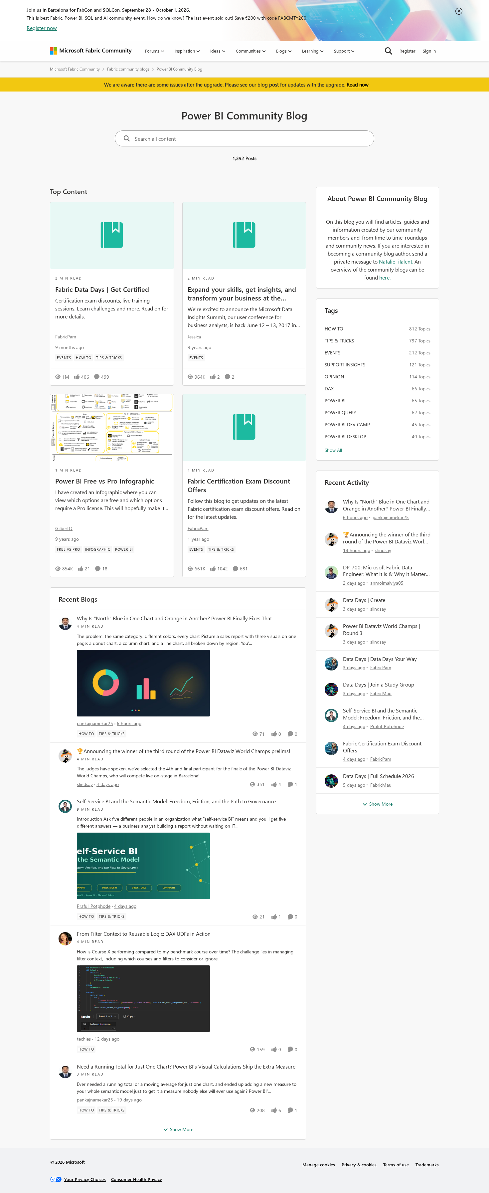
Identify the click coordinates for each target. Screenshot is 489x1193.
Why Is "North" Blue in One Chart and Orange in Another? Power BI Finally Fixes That (174, 618)
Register (407, 51)
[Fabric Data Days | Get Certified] (112, 235)
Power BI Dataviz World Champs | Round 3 (381, 629)
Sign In (429, 51)
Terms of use (396, 1164)
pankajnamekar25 (95, 723)
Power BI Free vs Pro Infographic (104, 480)
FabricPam (65, 336)
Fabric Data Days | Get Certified (102, 289)
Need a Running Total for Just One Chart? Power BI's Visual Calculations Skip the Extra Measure (186, 1066)
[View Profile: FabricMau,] (331, 689)
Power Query (340, 412)
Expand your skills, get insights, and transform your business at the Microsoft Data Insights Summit (242, 293)
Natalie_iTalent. (396, 261)
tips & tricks (339, 340)
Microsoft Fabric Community (75, 69)
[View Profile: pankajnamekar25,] (65, 623)
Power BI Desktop (345, 436)
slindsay (85, 784)
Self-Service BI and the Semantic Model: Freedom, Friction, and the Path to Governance (176, 801)
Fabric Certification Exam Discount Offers (239, 485)
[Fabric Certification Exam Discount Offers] (244, 427)
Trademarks (427, 1164)
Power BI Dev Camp (347, 424)
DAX (329, 388)
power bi (335, 400)
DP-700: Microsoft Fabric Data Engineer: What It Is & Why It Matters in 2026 (385, 571)
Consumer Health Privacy (136, 1179)
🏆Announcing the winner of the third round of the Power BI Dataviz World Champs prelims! (183, 751)
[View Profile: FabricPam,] (331, 664)
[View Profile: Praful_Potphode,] (65, 806)
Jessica (194, 336)
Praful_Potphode (93, 906)
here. (385, 277)
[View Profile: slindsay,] (65, 756)
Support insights (345, 364)
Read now (358, 84)
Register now (42, 27)
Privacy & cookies (359, 1164)
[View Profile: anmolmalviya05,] (331, 572)
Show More (181, 1129)
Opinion (334, 376)
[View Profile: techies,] (65, 938)
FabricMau (381, 693)
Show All (333, 450)
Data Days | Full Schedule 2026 (378, 776)
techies (84, 1039)
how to (334, 328)
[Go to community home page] (91, 51)
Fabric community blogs (128, 69)
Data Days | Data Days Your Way (380, 659)
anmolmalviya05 (387, 583)
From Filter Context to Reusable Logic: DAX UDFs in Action (144, 933)
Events (332, 352)
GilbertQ (64, 528)
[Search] (389, 51)
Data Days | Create (364, 600)
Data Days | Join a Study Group (378, 684)
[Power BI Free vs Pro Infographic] (112, 427)
